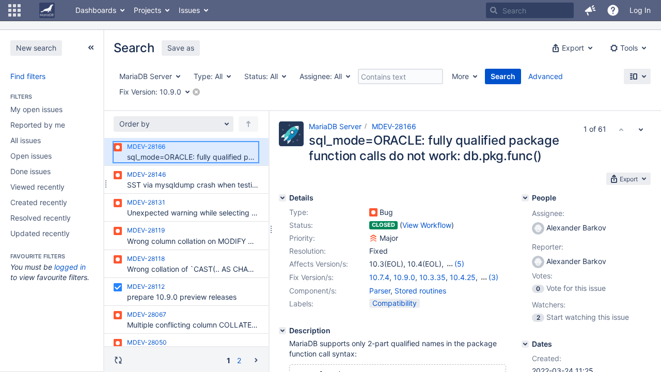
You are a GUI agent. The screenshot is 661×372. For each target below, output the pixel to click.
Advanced (545, 76)
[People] (525, 198)
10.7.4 (379, 277)
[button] (14, 10)
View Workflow (426, 225)
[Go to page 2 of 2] (256, 359)
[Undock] (91, 47)
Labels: (301, 303)
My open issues (36, 109)
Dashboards (95, 10)
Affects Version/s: (318, 263)
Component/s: (313, 290)
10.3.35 (432, 277)
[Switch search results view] (637, 76)
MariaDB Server (335, 126)
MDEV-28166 (394, 126)
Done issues (30, 171)
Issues (189, 10)
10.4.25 (463, 277)
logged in (70, 266)
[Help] (613, 10)
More (460, 76)
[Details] (282, 198)
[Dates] (525, 344)
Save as (180, 47)
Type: (298, 212)
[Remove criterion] (196, 92)
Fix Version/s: (311, 277)
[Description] (282, 330)
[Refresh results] (118, 360)
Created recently (38, 202)
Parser (379, 290)
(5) (459, 263)
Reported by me (37, 124)
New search (36, 47)
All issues (25, 140)
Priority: (302, 238)
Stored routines (420, 290)
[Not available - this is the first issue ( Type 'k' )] (621, 129)
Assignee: (548, 213)
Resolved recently (40, 217)
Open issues (31, 155)
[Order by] (248, 124)
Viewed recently (37, 186)
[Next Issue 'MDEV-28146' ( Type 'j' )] (641, 129)
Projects (147, 10)
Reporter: (547, 246)
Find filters (27, 76)
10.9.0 (404, 277)
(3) (493, 277)
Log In (640, 10)
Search (503, 76)
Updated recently (40, 233)
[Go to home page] (47, 10)
